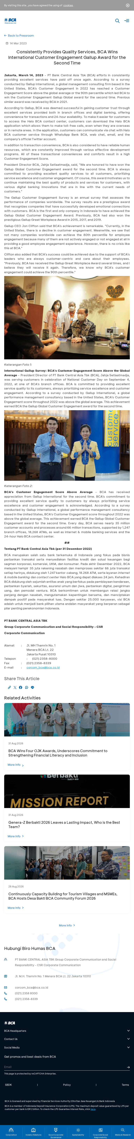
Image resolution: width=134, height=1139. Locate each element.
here (93, 1109)
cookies (68, 5)
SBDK (8, 1084)
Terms (125, 1084)
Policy (67, 1084)
